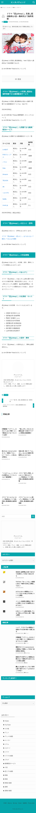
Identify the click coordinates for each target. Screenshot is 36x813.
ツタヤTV (6, 193)
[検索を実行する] (33, 516)
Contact (20, 803)
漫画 (6, 787)
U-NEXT (5, 149)
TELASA (5, 180)
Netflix (5, 199)
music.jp (5, 205)
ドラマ (5, 21)
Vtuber (7, 721)
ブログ (7, 759)
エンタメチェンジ (18, 2)
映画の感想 (8, 783)
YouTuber (8, 725)
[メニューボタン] (2, 2)
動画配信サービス (10, 763)
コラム (7, 744)
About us (10, 803)
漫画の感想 (8, 790)
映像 (6, 775)
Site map (15, 803)
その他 (7, 728)
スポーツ (7, 748)
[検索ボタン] (33, 2)
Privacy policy (31, 803)
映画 (6, 779)
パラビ (5, 162)
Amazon (5, 174)
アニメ (7, 732)
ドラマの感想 (9, 756)
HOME (5, 803)
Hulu (4, 168)
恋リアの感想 (9, 771)
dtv (4, 186)
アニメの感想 (9, 736)
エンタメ (7, 740)
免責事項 (25, 803)
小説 (6, 767)
